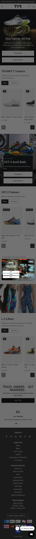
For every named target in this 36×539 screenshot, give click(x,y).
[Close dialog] (33, 260)
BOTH (11, 277)
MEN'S (11, 271)
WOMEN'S (11, 274)
